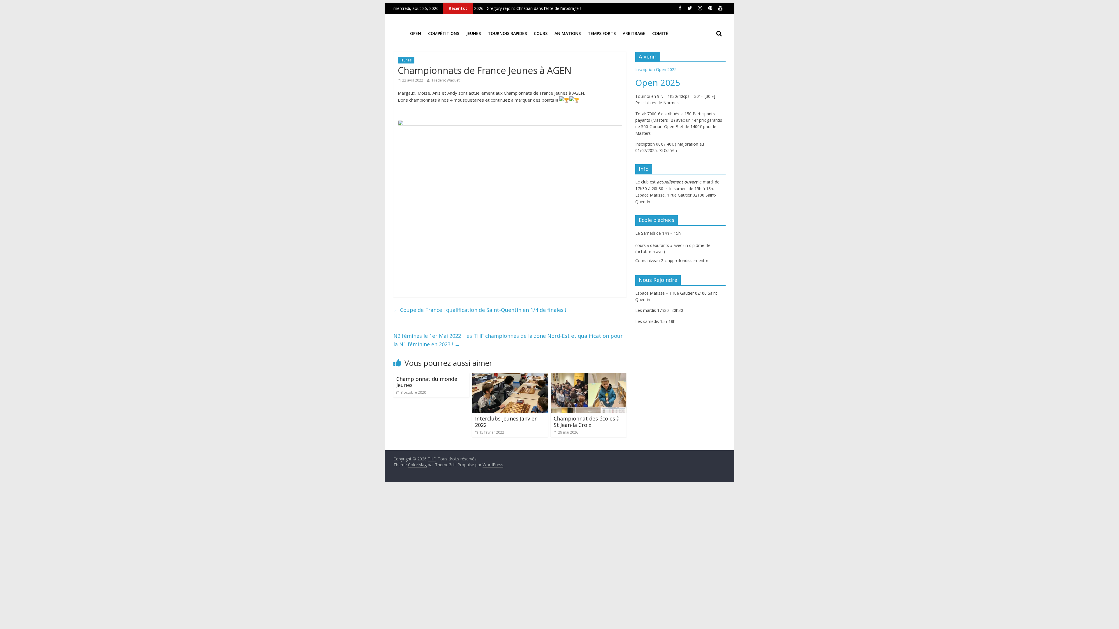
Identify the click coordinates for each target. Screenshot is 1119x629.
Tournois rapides (507, 33)
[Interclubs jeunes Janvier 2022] (510, 376)
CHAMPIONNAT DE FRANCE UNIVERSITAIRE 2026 (521, 6)
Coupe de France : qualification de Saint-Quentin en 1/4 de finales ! (479, 309)
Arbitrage (634, 33)
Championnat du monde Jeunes (426, 382)
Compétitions (443, 33)
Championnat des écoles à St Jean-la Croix (587, 421)
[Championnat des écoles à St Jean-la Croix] (589, 376)
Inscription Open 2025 (656, 69)
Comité (660, 33)
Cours (541, 33)
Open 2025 (657, 83)
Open (415, 33)
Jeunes (473, 33)
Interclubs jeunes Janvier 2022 (506, 421)
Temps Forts (602, 33)
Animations (568, 33)
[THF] (400, 33)
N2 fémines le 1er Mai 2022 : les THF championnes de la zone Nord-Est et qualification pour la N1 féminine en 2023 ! (508, 340)
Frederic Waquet (446, 80)
